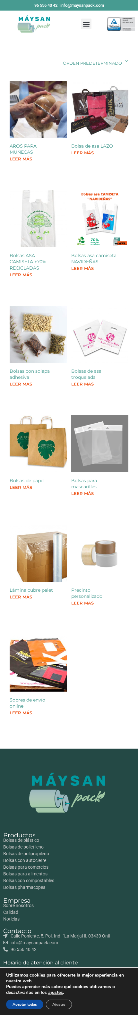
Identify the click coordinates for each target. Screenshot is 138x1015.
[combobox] (82, 61)
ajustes (55, 992)
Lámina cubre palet (31, 590)
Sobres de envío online (27, 703)
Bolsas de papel (27, 480)
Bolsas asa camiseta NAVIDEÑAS (93, 258)
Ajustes (58, 1004)
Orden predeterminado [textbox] (92, 63)
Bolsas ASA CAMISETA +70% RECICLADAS (28, 261)
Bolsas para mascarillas (84, 484)
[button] (86, 24)
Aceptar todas (25, 1004)
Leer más (21, 158)
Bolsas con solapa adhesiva (30, 374)
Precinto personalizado (86, 593)
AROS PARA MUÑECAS (23, 149)
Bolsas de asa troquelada (86, 374)
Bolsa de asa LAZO (92, 146)
